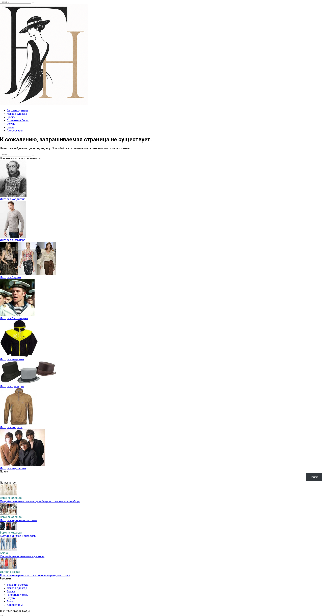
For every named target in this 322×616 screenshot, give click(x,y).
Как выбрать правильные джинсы (22, 556)
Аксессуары (15, 130)
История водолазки (13, 468)
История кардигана (12, 199)
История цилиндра (12, 386)
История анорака (11, 427)
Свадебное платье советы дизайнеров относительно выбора (40, 501)
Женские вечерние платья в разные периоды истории (35, 575)
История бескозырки (14, 318)
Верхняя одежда (17, 110)
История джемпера (12, 240)
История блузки (10, 277)
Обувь (11, 123)
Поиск (4, 471)
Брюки (11, 117)
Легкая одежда (17, 113)
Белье (10, 127)
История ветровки (12, 359)
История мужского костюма (18, 520)
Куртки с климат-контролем (18, 536)
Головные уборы (18, 120)
